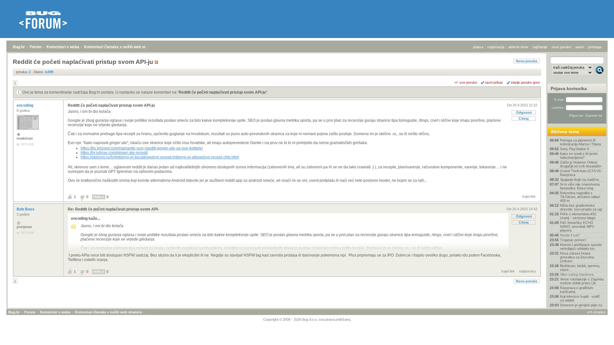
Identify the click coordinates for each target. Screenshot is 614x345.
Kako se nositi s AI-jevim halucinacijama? (579, 155)
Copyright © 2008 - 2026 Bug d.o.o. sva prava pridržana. (307, 319)
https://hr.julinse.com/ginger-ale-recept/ (114, 152)
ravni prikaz (494, 82)
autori (579, 47)
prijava (478, 47)
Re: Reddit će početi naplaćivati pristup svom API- (113, 209)
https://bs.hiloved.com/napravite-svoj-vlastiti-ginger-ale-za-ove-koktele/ (142, 148)
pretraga (594, 47)
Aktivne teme (565, 131)
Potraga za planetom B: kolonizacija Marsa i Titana (580, 142)
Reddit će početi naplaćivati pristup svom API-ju (222, 92)
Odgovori (524, 112)
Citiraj (524, 118)
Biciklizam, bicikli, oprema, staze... (580, 268)
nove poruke (561, 47)
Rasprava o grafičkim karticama (576, 290)
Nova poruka (526, 61)
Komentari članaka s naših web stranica (120, 47)
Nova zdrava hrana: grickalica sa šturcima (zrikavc (577, 257)
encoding (25, 105)
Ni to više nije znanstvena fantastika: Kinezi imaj (580, 186)
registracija (495, 47)
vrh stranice (596, 312)
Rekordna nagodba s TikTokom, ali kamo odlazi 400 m (580, 197)
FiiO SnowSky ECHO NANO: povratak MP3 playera (577, 226)
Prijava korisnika (569, 88)
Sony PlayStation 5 (574, 149)
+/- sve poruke (465, 82)
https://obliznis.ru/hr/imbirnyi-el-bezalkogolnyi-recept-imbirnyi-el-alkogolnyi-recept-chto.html (160, 157)
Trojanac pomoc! (573, 240)
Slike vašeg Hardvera (577, 274)
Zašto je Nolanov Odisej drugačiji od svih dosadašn (580, 164)
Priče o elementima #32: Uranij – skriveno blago (578, 216)
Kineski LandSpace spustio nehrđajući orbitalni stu (581, 246)
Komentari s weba (62, 47)
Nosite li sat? (570, 235)
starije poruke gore (525, 82)
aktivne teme (518, 47)
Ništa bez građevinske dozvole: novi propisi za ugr (581, 207)
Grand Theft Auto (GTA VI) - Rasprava (581, 173)
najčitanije (539, 47)
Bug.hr (19, 47)
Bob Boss (26, 209)
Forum (36, 47)
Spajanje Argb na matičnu (579, 179)
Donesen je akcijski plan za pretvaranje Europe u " (581, 307)
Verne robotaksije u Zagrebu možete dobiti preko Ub (582, 281)
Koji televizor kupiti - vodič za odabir (580, 298)
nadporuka (527, 271)
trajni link (529, 196)
